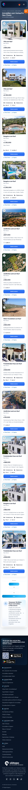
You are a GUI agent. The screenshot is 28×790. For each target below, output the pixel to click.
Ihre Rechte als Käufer (8, 694)
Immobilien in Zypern (7, 726)
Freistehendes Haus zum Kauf (12, 364)
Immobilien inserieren (7, 673)
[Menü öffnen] (24, 4)
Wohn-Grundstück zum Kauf (12, 319)
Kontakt (4, 731)
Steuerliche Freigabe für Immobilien (11, 702)
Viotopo (4, 10)
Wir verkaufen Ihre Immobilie (9, 670)
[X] (14, 779)
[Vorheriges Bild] (4, 30)
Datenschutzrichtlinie (7, 749)
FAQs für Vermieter (7, 717)
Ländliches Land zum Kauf (11, 229)
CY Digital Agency (6, 787)
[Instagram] (10, 779)
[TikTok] (21, 779)
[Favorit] (4, 23)
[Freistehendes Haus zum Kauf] (14, 352)
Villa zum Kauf (7, 41)
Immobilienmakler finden (8, 676)
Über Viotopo (5, 723)
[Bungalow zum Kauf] (14, 125)
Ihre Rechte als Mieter (7, 712)
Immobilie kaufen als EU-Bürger (10, 697)
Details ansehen (14, 61)
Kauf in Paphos (10, 10)
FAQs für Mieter (6, 714)
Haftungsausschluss (7, 751)
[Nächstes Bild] (24, 30)
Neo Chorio (6, 43)
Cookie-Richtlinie (6, 754)
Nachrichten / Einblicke (8, 737)
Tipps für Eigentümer (7, 682)
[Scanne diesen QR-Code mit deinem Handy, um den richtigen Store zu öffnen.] (6, 656)
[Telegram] (17, 779)
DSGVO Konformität (7, 757)
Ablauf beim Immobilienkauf (9, 689)
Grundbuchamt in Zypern (8, 705)
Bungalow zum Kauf (9, 136)
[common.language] (19, 4)
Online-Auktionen (6, 740)
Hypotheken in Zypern (8, 692)
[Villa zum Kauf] (14, 30)
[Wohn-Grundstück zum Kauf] (14, 307)
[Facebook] (6, 779)
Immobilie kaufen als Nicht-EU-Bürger (12, 700)
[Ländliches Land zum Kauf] (14, 217)
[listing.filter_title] (26, 11)
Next (14, 596)
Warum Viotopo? (6, 729)
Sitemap (4, 734)
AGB (3, 746)
